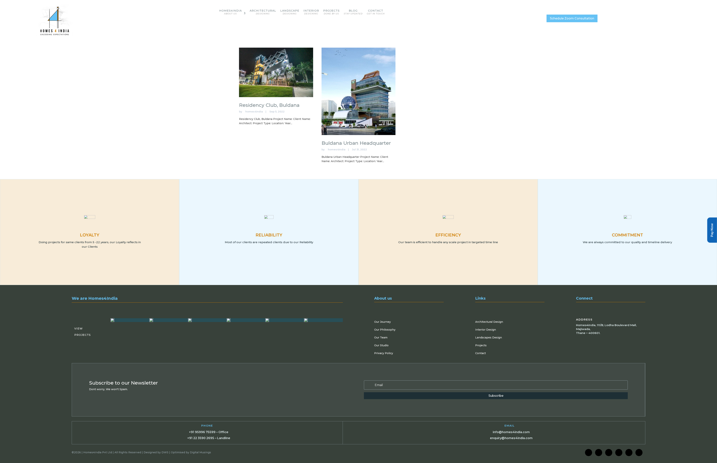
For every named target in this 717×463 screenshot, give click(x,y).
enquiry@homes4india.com (511, 438)
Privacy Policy (383, 353)
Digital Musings (200, 452)
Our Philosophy (384, 329)
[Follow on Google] (628, 452)
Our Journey (382, 321)
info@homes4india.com (511, 432)
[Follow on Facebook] (588, 452)
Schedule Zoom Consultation (572, 18)
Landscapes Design (488, 337)
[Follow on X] (618, 452)
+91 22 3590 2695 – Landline (208, 438)
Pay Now (712, 230)
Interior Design (485, 329)
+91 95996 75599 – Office (208, 432)
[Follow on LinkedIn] (608, 452)
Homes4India (230, 12)
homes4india (254, 111)
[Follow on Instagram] (598, 452)
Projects (331, 12)
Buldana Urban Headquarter (356, 143)
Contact (376, 12)
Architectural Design (489, 321)
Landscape (289, 12)
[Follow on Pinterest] (638, 452)
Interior (311, 12)
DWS (165, 452)
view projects (82, 332)
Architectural (263, 12)
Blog (353, 12)
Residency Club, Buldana (269, 105)
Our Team (380, 337)
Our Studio (381, 345)
